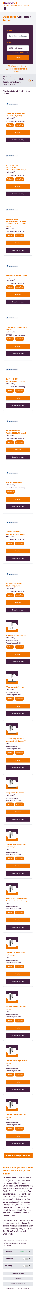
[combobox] (18, 36)
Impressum (10, 1288)
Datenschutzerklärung (22, 1288)
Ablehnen (18, 1278)
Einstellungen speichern (18, 1284)
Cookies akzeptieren (18, 1273)
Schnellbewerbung (18, 140)
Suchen (18, 58)
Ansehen (18, 132)
